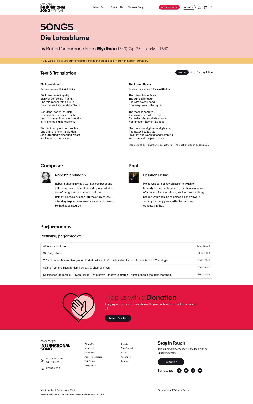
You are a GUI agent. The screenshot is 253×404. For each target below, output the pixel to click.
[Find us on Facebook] (179, 370)
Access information (93, 357)
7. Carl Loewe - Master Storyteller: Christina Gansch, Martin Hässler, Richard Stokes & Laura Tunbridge (105, 260)
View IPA (182, 72)
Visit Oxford (89, 361)
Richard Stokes (161, 89)
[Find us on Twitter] (186, 370)
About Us (88, 348)
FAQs (123, 352)
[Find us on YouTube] (200, 370)
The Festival (127, 348)
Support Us (116, 7)
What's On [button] (98, 7)
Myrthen (106, 48)
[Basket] (205, 7)
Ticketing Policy (181, 390)
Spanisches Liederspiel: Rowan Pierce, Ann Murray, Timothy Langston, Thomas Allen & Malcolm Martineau (107, 274)
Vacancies (126, 357)
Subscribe (171, 361)
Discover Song (135, 7)
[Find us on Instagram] (193, 370)
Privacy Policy (164, 390)
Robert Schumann (65, 48)
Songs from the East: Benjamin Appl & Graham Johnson (76, 267)
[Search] (211, 7)
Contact (125, 361)
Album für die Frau (54, 246)
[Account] (199, 7)
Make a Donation (118, 318)
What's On (89, 344)
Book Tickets (169, 7)
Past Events (90, 365)
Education (89, 352)
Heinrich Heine (67, 89)
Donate (188, 7)
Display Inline (205, 72)
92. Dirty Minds (52, 253)
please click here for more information (124, 60)
